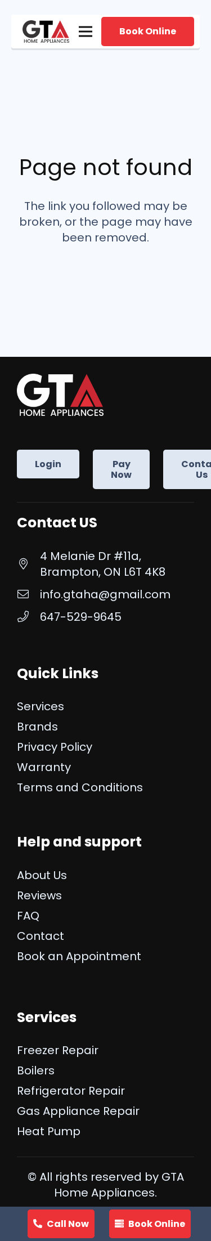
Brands (37, 726)
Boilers (36, 1070)
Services (40, 706)
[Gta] (46, 31)
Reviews (39, 895)
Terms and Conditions (80, 787)
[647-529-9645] (28, 617)
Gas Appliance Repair (78, 1111)
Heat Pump (48, 1131)
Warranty (44, 767)
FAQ (28, 916)
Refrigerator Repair (71, 1091)
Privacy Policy (54, 747)
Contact (40, 936)
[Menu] (85, 31)
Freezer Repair (57, 1050)
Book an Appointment (79, 956)
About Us (42, 875)
